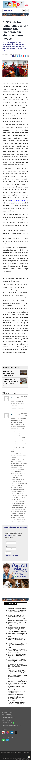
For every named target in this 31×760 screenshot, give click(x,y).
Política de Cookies (22, 752)
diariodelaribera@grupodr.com (13, 725)
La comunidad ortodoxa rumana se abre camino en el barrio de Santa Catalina (17, 624)
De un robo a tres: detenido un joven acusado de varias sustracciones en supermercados (17, 660)
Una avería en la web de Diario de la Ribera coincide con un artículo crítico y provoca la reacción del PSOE (17, 645)
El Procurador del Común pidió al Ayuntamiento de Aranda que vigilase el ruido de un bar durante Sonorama (17, 680)
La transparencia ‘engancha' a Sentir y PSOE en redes (10, 381)
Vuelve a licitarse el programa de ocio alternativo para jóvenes (17, 675)
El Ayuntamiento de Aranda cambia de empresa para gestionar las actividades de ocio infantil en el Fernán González (17, 696)
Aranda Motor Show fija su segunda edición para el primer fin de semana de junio (17, 655)
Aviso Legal (3, 752)
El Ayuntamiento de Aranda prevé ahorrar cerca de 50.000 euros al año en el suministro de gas (17, 665)
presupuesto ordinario (19, 200)
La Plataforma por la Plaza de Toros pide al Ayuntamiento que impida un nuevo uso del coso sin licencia (17, 640)
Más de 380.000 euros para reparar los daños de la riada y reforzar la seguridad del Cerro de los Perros (17, 702)
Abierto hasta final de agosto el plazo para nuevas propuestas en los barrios (17, 635)
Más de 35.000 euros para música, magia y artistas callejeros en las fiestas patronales (17, 691)
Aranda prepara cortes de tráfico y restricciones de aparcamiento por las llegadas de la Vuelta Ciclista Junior (17, 685)
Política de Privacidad (12, 752)
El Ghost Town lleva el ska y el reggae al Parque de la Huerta (16, 615)
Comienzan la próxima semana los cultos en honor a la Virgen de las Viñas (17, 612)
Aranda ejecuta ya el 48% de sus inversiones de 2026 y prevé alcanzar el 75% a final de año (17, 651)
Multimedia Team (20, 759)
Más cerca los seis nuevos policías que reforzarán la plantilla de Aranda (17, 619)
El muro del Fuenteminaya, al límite (17, 608)
